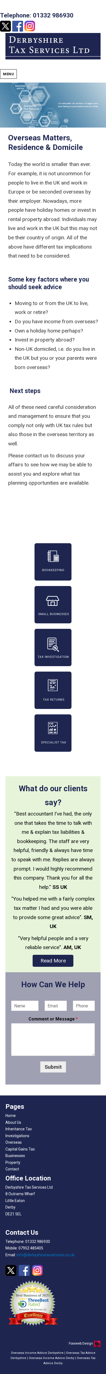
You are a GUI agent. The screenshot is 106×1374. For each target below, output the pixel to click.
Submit (53, 1067)
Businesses (15, 1155)
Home (10, 1115)
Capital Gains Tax (20, 1149)
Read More (53, 961)
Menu (8, 74)
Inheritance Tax (18, 1129)
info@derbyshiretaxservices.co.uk (45, 1255)
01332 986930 (53, 15)
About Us (13, 1122)
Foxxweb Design (81, 1343)
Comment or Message (53, 1019)
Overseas (13, 1142)
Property (12, 1162)
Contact (12, 1169)
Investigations (17, 1136)
